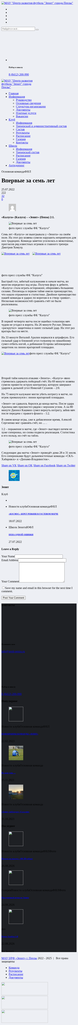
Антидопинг (16, 165)
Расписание (23, 135)
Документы (23, 109)
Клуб (12, 119)
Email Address (9, 560)
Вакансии (22, 116)
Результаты (23, 132)
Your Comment (10, 581)
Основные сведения (28, 103)
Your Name (8, 556)
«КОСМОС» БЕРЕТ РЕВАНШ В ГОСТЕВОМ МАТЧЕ (33, 514)
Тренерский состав (27, 152)
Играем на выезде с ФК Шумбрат (17, 859)
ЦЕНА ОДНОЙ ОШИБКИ (21, 535)
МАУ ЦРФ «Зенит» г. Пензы (19, 958)
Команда (14, 967)
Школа (13, 145)
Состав (20, 129)
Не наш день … (8, 773)
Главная (14, 93)
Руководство (24, 99)
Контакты (22, 142)
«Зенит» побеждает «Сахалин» (15, 812)
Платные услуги (26, 113)
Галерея (21, 139)
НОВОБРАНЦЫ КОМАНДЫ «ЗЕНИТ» (19, 734)
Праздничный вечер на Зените (15, 897)
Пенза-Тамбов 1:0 (9, 936)
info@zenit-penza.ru (13, 651)
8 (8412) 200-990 (19, 74)
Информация (17, 96)
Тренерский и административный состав (41, 126)
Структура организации (31, 106)
